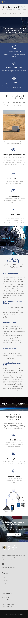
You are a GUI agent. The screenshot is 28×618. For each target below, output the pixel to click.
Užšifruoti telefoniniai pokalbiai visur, (14, 29)
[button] (14, 534)
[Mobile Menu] (26, 2)
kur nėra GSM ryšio (15, 31)
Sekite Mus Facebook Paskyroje (9, 567)
